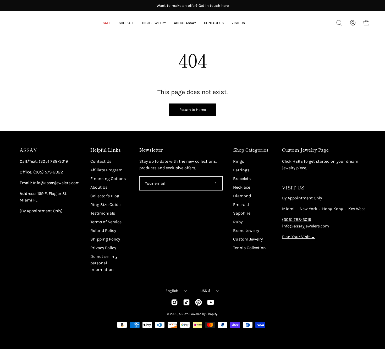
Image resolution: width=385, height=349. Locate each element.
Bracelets (242, 178)
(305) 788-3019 (296, 219)
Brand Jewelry (246, 230)
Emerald (241, 204)
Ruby (238, 221)
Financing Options (108, 178)
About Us (98, 187)
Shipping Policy (105, 239)
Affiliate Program (106, 169)
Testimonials (102, 213)
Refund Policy (103, 230)
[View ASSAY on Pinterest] (198, 302)
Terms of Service (106, 221)
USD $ (205, 290)
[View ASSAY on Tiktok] (186, 302)
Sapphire (241, 213)
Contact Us (100, 161)
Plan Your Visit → (298, 236)
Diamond (242, 195)
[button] (185, 23)
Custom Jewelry (248, 239)
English (172, 290)
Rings (238, 161)
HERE (298, 161)
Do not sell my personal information (103, 263)
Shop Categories (250, 150)
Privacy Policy (103, 247)
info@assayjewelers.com (305, 225)
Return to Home (192, 109)
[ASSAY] (39, 23)
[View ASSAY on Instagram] (174, 302)
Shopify (211, 314)
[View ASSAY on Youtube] (210, 302)
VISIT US (293, 187)
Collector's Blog (104, 195)
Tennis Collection (249, 247)
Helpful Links (105, 150)
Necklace (241, 187)
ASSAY (28, 150)
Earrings (241, 169)
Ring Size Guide (105, 204)
